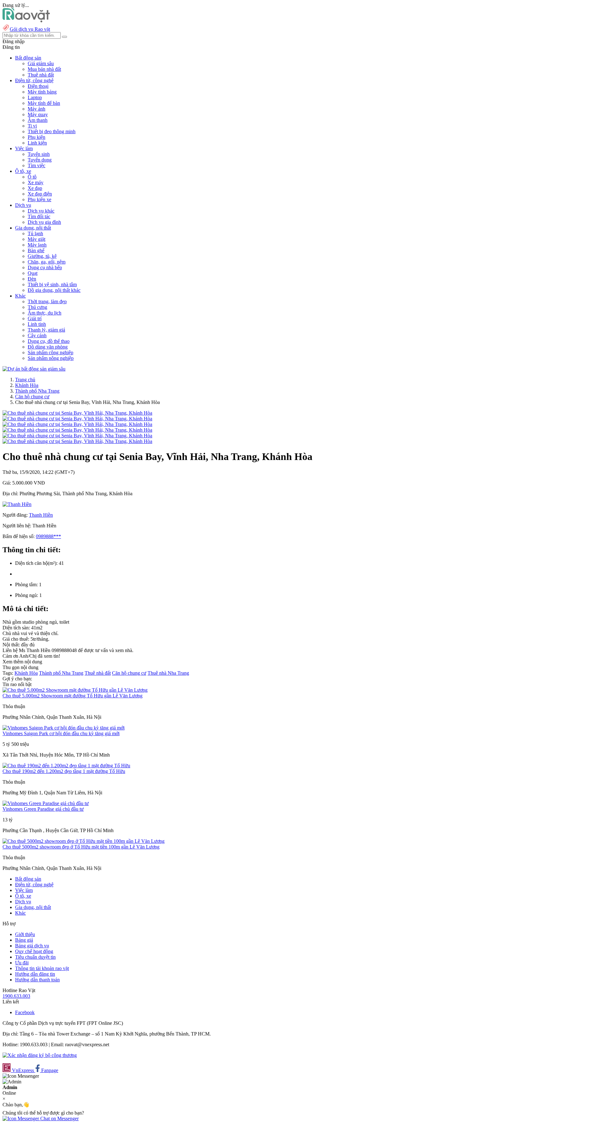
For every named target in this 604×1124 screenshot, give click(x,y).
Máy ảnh (36, 108)
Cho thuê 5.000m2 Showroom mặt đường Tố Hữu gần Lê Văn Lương (73, 695)
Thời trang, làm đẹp (47, 301)
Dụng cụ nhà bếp (45, 267)
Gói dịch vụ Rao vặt (30, 29)
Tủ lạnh (35, 233)
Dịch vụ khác (41, 210)
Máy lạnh (37, 244)
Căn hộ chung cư (32, 396)
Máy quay (38, 114)
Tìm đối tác (39, 216)
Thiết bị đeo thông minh (52, 131)
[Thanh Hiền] (17, 504)
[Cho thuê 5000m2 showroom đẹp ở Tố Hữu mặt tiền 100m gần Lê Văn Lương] (84, 841)
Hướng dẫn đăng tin (35, 974)
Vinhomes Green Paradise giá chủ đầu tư (43, 809)
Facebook (25, 1012)
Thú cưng (37, 307)
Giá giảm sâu (41, 63)
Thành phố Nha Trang (37, 391)
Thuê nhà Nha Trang (168, 673)
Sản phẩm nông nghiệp (51, 358)
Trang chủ (25, 379)
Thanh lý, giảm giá (46, 329)
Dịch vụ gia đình (44, 222)
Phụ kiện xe (39, 199)
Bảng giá (24, 940)
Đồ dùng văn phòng (48, 346)
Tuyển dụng (40, 159)
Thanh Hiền (41, 515)
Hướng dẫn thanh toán (37, 979)
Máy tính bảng (42, 91)
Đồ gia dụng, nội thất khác (54, 290)
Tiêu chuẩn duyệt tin (35, 957)
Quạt (32, 273)
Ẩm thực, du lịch (44, 312)
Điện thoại (38, 86)
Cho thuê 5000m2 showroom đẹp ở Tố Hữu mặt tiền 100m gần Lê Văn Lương (81, 846)
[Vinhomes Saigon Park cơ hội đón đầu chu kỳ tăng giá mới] (64, 727)
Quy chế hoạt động (34, 951)
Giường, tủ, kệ (42, 256)
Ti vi (32, 125)
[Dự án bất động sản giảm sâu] (34, 369)
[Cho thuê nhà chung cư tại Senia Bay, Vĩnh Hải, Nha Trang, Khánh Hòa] (77, 413)
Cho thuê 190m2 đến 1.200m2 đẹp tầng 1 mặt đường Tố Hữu (64, 771)
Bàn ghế (36, 250)
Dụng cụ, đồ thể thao (49, 341)
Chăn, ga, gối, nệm (46, 261)
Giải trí (35, 318)
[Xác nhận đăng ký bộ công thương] (40, 1055)
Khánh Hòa (26, 385)
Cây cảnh (37, 335)
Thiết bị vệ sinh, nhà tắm (52, 284)
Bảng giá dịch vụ (32, 945)
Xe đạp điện (40, 193)
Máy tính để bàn (44, 103)
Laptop (35, 97)
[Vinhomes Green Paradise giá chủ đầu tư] (46, 803)
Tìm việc (36, 165)
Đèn (32, 278)
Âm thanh (38, 120)
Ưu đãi (22, 962)
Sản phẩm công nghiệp (50, 352)
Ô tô (32, 176)
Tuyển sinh (39, 154)
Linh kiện (37, 142)
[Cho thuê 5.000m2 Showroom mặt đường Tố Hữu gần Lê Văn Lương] (75, 690)
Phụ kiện (36, 137)
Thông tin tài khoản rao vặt (42, 968)
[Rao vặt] (26, 20)
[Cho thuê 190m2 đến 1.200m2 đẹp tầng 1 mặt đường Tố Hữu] (66, 765)
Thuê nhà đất (41, 74)
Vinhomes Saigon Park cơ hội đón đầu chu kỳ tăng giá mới (61, 733)
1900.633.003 (16, 996)
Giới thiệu (25, 934)
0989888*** (48, 536)
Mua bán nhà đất (44, 69)
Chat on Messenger (59, 1118)
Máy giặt (36, 239)
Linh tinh (37, 324)
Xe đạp (35, 188)
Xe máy (35, 182)
